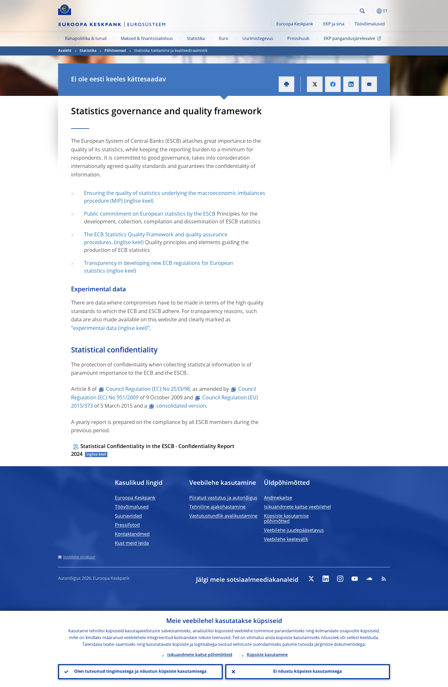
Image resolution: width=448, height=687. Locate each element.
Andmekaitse (278, 498)
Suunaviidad (128, 516)
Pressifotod (127, 525)
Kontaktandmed (132, 534)
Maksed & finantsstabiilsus (147, 39)
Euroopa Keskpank (294, 24)
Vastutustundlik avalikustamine (223, 516)
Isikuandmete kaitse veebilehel (297, 507)
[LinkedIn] (325, 578)
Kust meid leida (132, 543)
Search (362, 11)
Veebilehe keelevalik (286, 539)
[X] (311, 578)
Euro (223, 39)
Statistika (196, 39)
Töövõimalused (370, 24)
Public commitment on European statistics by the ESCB (149, 214)
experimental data (95, 328)
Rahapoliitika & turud (86, 39)
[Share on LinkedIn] (351, 84)
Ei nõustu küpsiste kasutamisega (307, 672)
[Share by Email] (369, 84)
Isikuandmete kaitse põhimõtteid (199, 655)
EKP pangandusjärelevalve (349, 39)
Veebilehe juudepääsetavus (294, 530)
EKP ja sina (333, 24)
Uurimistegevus (257, 39)
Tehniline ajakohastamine (217, 507)
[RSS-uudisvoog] (383, 578)
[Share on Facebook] (333, 84)
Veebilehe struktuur (79, 557)
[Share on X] (315, 84)
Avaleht (65, 51)
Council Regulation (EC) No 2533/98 (148, 389)
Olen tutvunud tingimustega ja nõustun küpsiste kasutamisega (140, 672)
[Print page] (286, 84)
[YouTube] (354, 578)
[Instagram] (340, 578)
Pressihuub (298, 39)
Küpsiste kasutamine (267, 655)
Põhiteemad (115, 51)
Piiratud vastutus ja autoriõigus (223, 498)
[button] (372, 11)
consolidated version (181, 406)
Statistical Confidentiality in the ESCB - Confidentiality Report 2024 (152, 450)
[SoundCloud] (369, 578)
